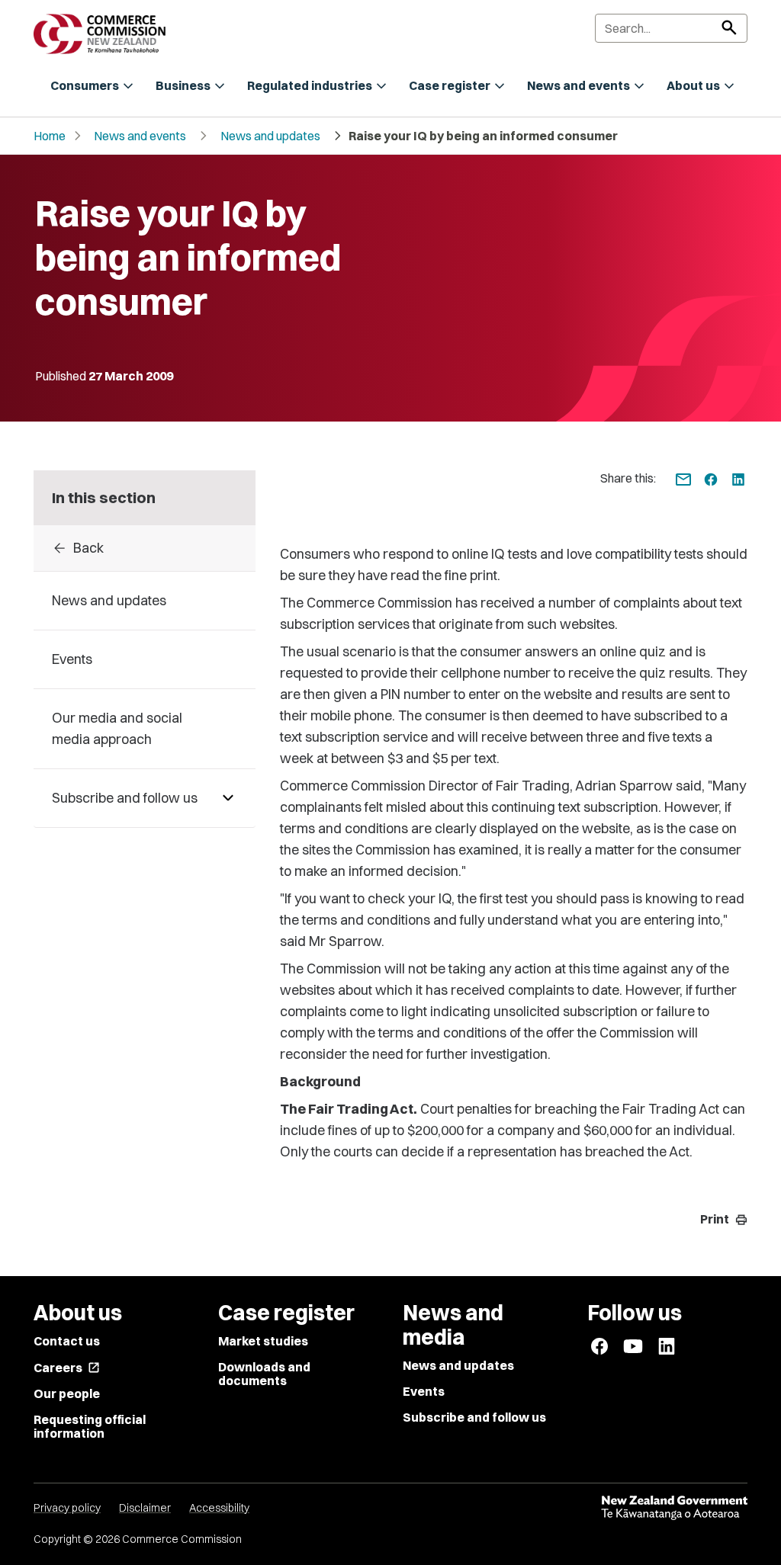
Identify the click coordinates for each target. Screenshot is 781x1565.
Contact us (67, 1341)
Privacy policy (67, 1508)
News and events (140, 135)
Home (50, 135)
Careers (67, 1367)
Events (424, 1391)
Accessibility (219, 1508)
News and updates (270, 135)
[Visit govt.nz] (674, 1508)
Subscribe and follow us (474, 1417)
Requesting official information (90, 1426)
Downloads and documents (264, 1373)
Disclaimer (145, 1508)
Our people (67, 1393)
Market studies (263, 1341)
